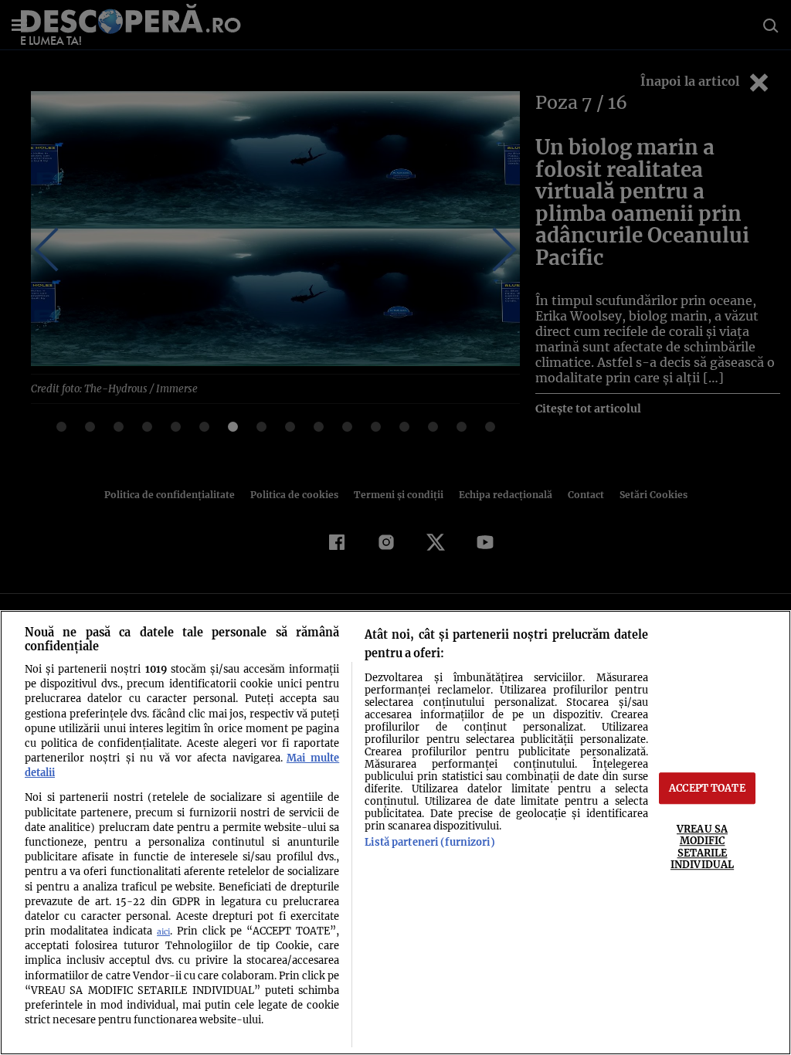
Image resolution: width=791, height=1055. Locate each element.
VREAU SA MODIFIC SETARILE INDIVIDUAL (702, 846)
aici (163, 932)
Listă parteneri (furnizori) (429, 842)
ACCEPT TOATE (707, 788)
